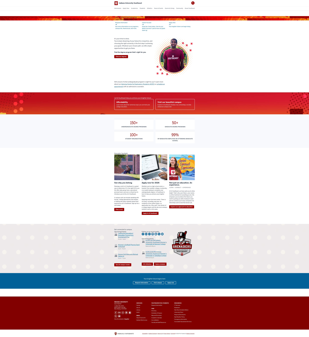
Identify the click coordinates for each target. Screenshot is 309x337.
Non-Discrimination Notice (181, 310)
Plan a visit (119, 209)
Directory (153, 310)
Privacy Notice (166, 333)
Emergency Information (180, 319)
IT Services (177, 305)
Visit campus (158, 283)
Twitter (159, 234)
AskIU (138, 312)
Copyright (173, 333)
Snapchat (156, 234)
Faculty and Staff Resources (158, 322)
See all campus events (123, 265)
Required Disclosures (180, 314)
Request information (141, 283)
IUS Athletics (147, 264)
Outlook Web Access (141, 320)
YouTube (162, 234)
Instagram (149, 234)
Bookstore (177, 307)
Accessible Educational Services (183, 321)
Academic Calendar (156, 317)
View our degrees (121, 56)
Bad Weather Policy (179, 317)
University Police (178, 312)
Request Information (156, 305)
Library (138, 310)
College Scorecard (153, 333)
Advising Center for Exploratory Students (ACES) (137, 84)
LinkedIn (152, 234)
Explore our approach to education (182, 207)
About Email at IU (140, 317)
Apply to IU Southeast (150, 213)
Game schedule (160, 264)
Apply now (170, 283)
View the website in (121, 319)
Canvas (138, 305)
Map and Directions (156, 315)
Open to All (160, 333)
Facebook (143, 234)
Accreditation (155, 320)
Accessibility (145, 333)
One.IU (138, 307)
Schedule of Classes (156, 313)
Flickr (146, 234)
